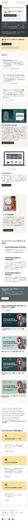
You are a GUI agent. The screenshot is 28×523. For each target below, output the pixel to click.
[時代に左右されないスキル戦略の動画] (14, 320)
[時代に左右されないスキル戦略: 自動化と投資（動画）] (14, 343)
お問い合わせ (13, 514)
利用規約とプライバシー (14, 510)
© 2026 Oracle (4, 510)
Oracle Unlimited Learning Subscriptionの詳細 (10, 47)
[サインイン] (23, 2)
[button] (2, 2)
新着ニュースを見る (9, 451)
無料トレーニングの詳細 (7, 44)
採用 (16, 512)
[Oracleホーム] (5, 2)
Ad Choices (12, 512)
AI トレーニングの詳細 (8, 100)
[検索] (17, 2)
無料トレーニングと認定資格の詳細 (11, 68)
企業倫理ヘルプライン (6, 514)
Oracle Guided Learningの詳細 (8, 142)
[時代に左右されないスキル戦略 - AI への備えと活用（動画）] (14, 364)
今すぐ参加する (5, 298)
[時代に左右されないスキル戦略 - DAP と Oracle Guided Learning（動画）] (14, 387)
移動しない (20, 15)
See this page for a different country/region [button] (13, 18)
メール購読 (20, 512)
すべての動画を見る (6, 310)
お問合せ (7, 500)
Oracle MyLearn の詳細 (6, 185)
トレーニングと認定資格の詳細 (10, 83)
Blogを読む (7, 476)
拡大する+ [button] (14, 169)
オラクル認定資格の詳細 (8, 230)
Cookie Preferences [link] (5, 512)
